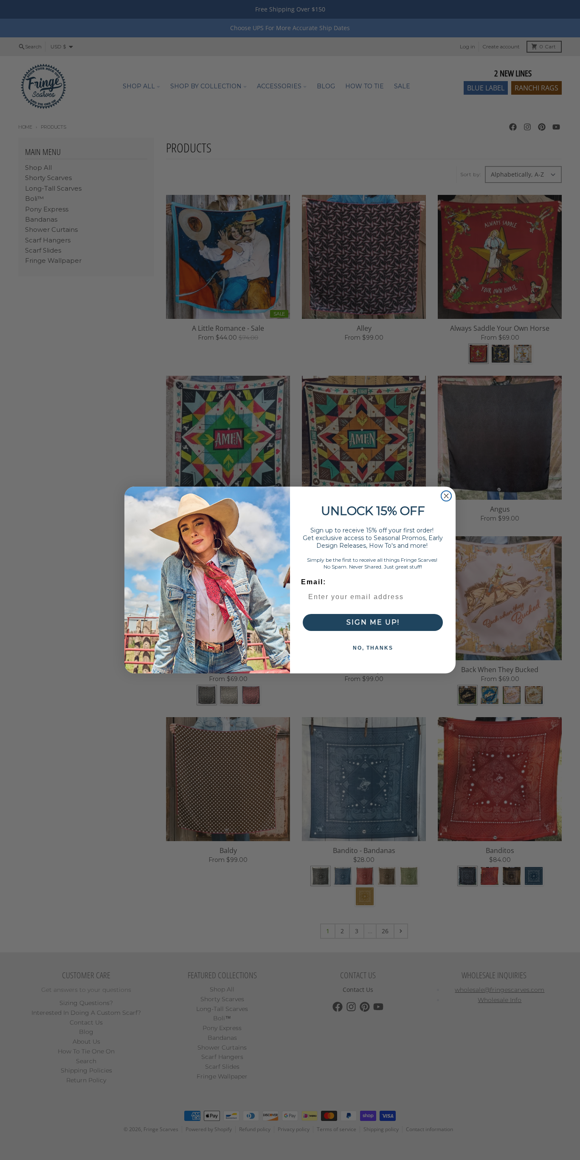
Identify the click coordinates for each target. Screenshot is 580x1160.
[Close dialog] (446, 496)
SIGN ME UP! (373, 622)
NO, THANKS (373, 648)
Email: (313, 582)
